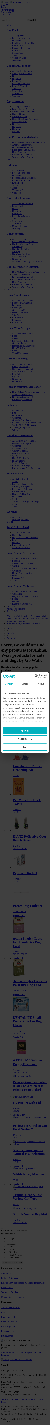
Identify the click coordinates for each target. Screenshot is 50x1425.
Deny (25, 747)
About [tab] (41, 684)
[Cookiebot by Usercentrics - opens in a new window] (35, 676)
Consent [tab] (9, 684)
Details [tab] (25, 684)
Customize (23, 739)
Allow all (25, 731)
